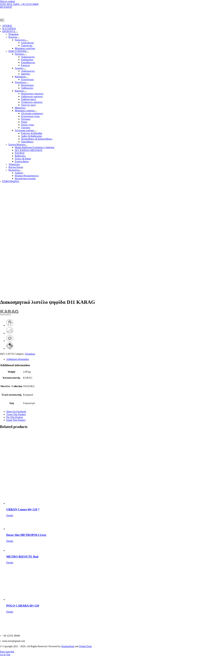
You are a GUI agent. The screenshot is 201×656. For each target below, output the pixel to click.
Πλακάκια (30, 354)
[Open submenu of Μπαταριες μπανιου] (35, 111)
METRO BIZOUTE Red (22, 556)
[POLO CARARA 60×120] (103, 582)
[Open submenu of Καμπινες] (25, 91)
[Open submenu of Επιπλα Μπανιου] (26, 145)
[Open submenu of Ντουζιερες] (27, 83)
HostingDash (67, 646)
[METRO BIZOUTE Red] (103, 547)
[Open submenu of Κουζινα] (18, 37)
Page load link (7, 651)
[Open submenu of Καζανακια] (26, 77)
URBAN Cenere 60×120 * (23, 509)
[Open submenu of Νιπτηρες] (25, 54)
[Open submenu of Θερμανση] (20, 170)
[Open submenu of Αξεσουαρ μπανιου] (35, 131)
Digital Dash (85, 646)
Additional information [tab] (17, 359)
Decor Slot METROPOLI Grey (26, 535)
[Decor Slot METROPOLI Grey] (103, 523)
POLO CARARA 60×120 (22, 605)
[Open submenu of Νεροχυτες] (27, 40)
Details (9, 515)
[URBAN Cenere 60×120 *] (103, 468)
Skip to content (7, 1)
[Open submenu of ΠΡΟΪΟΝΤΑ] (16, 32)
